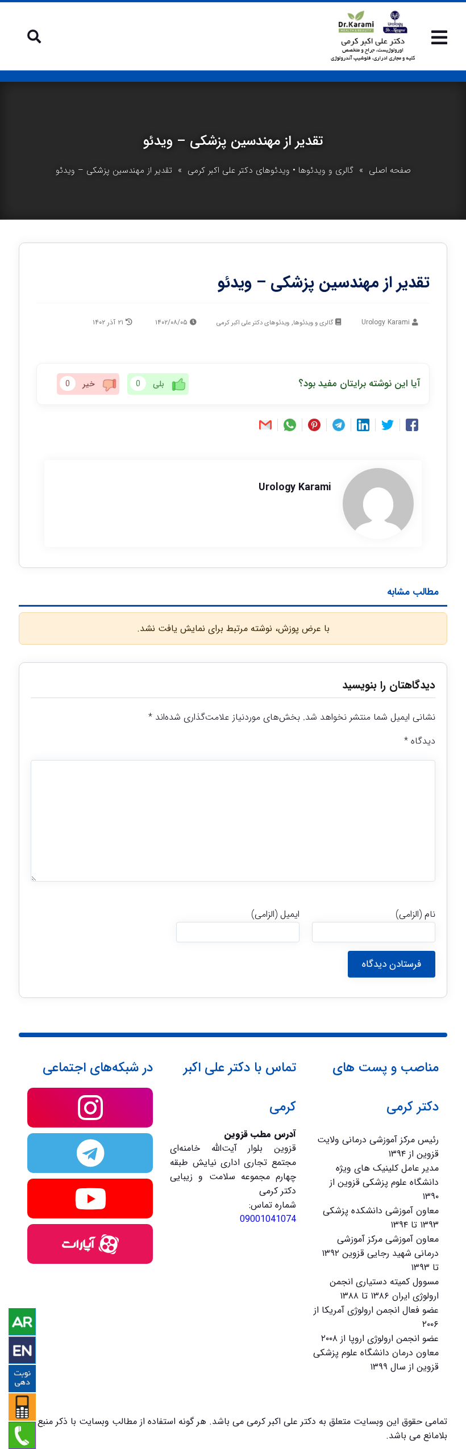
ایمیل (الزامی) (275, 914)
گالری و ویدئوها (325, 170)
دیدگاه (419, 741)
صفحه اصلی (390, 170)
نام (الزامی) (415, 914)
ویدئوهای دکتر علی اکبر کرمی (239, 170)
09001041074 (268, 1219)
